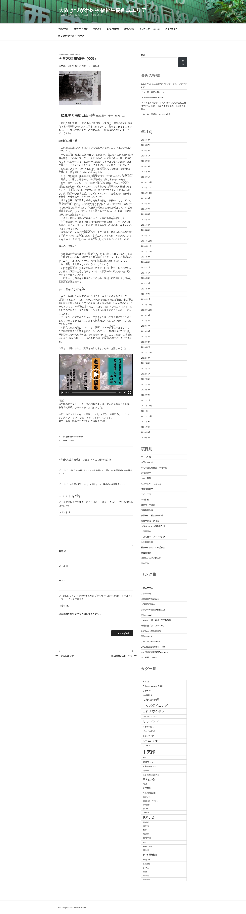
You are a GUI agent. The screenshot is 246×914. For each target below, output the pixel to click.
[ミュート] (125, 392)
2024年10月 (146, 251)
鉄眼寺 (145, 872)
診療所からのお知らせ (151, 558)
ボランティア (148, 736)
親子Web (146, 868)
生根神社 (146, 850)
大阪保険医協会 (148, 604)
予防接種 (97, 28)
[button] (96, 374)
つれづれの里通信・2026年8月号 (156, 114)
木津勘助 (146, 822)
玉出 (144, 842)
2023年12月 (146, 305)
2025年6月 (146, 214)
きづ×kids (146, 682)
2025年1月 (146, 235)
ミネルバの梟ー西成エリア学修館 (156, 620)
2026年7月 (146, 145)
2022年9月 (146, 358)
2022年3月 (146, 390)
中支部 (149, 751)
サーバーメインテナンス (151, 716)
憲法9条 (145, 808)
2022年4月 (146, 384)
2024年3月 (146, 289)
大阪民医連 (146, 531)
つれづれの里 (147, 489)
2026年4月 (146, 161)
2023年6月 (146, 331)
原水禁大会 (149, 779)
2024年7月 (146, 267)
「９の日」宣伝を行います (153, 92)
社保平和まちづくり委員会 (153, 547)
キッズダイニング (155, 705)
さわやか (147, 690)
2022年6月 (146, 374)
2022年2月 (146, 395)
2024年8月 (146, 262)
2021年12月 (146, 406)
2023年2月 (146, 347)
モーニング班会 (151, 740)
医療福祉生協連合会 (150, 599)
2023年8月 (146, 320)
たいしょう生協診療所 (151, 631)
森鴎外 (145, 830)
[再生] (62, 392)
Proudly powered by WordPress (72, 907)
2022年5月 (146, 379)
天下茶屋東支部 (149, 793)
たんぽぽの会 (147, 695)
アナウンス (146, 457)
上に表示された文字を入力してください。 (80, 614)
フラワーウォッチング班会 (153, 97)
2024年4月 (146, 283)
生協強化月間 (147, 846)
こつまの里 (146, 473)
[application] (96, 375)
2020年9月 (146, 432)
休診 (144, 757)
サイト (62, 581)
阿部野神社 (146, 879)
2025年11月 (146, 187)
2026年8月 (146, 140)
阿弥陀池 (146, 875)
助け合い (146, 770)
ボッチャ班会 (149, 731)
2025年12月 (146, 182)
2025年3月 (146, 230)
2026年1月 (146, 177)
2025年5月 (146, 219)
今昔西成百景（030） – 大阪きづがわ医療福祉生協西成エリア (97, 484)
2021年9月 (146, 421)
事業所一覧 (63, 28)
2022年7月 (146, 368)
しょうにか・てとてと (150, 28)
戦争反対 (146, 812)
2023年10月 (146, 310)
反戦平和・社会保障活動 (152, 515)
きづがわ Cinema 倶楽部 (153, 686)
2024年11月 (146, 246)
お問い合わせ (113, 28)
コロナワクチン (154, 711)
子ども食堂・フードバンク (153, 537)
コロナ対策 (146, 478)
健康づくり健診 (81, 28)
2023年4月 (146, 336)
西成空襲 (146, 864)
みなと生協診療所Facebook (153, 647)
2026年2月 (146, 172)
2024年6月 (146, 273)
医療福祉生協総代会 (151, 775)
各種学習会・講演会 (150, 521)
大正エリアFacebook (150, 641)
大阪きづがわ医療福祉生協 (153, 526)
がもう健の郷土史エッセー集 (71, 35)
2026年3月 (146, 166)
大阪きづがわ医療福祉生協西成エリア (103, 10)
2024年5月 (146, 278)
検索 (143, 55)
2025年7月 (146, 209)
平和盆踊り (146, 805)
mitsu (77, 54)
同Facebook (146, 615)
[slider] (94, 392)
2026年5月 (146, 156)
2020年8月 (146, 438)
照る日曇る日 (171, 28)
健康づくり (148, 762)
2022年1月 (146, 400)
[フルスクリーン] (129, 392)
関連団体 (145, 563)
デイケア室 (146, 494)
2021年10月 (146, 416)
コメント (65, 512)
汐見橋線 (146, 834)
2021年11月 (146, 411)
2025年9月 (146, 198)
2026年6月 (146, 150)
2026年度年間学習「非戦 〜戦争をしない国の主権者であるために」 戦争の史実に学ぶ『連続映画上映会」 (163, 106)
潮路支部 (147, 838)
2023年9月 (146, 315)
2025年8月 (146, 203)
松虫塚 (65, 440)
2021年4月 (146, 427)
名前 (62, 551)
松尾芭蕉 (146, 826)
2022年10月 (146, 352)
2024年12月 (146, 241)
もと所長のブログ (149, 657)
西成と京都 (146, 860)
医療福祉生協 (147, 510)
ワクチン (146, 745)
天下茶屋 (147, 788)
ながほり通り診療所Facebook (154, 652)
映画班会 (149, 817)
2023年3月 (146, 342)
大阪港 (145, 784)
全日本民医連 (147, 588)
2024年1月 (146, 299)
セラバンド (151, 721)
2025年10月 (146, 193)
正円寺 (71, 440)
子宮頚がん (146, 797)
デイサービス (148, 727)
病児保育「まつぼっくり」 (153, 625)
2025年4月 (146, 225)
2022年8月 (146, 363)
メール (63, 566)
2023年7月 (146, 326)
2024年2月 (146, 294)
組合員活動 (129, 28)
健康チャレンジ (149, 766)
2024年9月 (146, 257)
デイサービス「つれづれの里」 (86, 404)
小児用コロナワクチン (150, 801)
